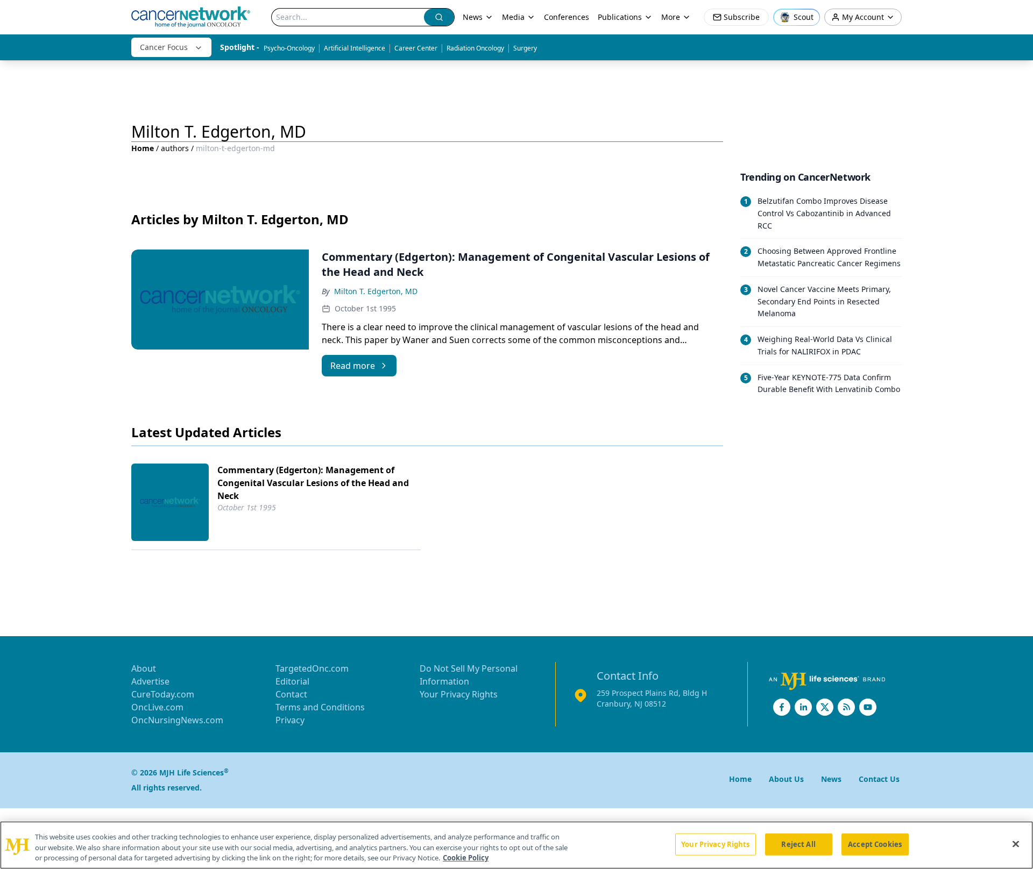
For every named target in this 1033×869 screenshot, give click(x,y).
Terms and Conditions (320, 707)
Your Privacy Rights (459, 694)
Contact (291, 694)
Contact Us (879, 779)
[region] (516, 845)
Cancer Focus (164, 47)
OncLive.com (157, 707)
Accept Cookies (875, 844)
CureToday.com (162, 694)
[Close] (1016, 844)
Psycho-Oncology (289, 48)
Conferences (566, 17)
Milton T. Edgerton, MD (376, 291)
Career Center (415, 48)
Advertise (150, 681)
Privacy (290, 720)
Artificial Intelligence (354, 48)
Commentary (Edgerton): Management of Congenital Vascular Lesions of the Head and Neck (313, 483)
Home (142, 148)
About (143, 668)
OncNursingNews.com (177, 720)
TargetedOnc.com (312, 668)
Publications (620, 17)
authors (175, 148)
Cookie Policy (466, 858)
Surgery (525, 48)
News (473, 17)
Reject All (798, 844)
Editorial (292, 681)
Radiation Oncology (475, 48)
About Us (786, 779)
